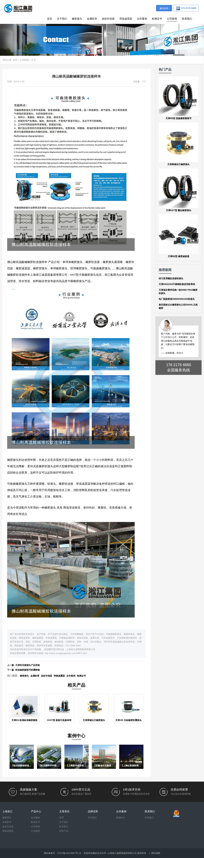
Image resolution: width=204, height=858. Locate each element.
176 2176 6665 (178, 365)
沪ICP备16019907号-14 (69, 853)
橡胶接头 (77, 18)
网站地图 (155, 853)
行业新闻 (35, 831)
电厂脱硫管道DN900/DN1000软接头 (177, 299)
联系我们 (187, 18)
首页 (49, 18)
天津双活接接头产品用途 (27, 665)
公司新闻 (172, 18)
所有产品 (63, 831)
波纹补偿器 (108, 18)
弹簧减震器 (125, 18)
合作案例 (142, 18)
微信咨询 (164, 8)
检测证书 (157, 18)
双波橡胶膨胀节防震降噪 (27, 670)
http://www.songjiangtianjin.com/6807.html (66, 653)
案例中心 (120, 817)
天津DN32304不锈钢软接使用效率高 (177, 284)
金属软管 (92, 18)
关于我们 (62, 18)
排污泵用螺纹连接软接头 (171, 278)
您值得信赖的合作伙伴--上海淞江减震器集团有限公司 (110, 853)
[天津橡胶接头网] (18, 8)
